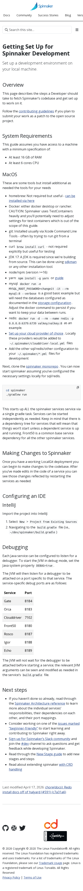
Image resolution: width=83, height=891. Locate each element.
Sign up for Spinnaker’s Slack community (39, 739)
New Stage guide (49, 754)
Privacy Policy (11, 877)
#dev (25, 743)
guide (59, 278)
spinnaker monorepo (42, 366)
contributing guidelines (36, 111)
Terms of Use (33, 877)
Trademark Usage (50, 863)
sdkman (71, 262)
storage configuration (54, 303)
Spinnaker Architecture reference (40, 703)
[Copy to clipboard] (78, 387)
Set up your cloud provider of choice (36, 333)
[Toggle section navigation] (77, 30)
